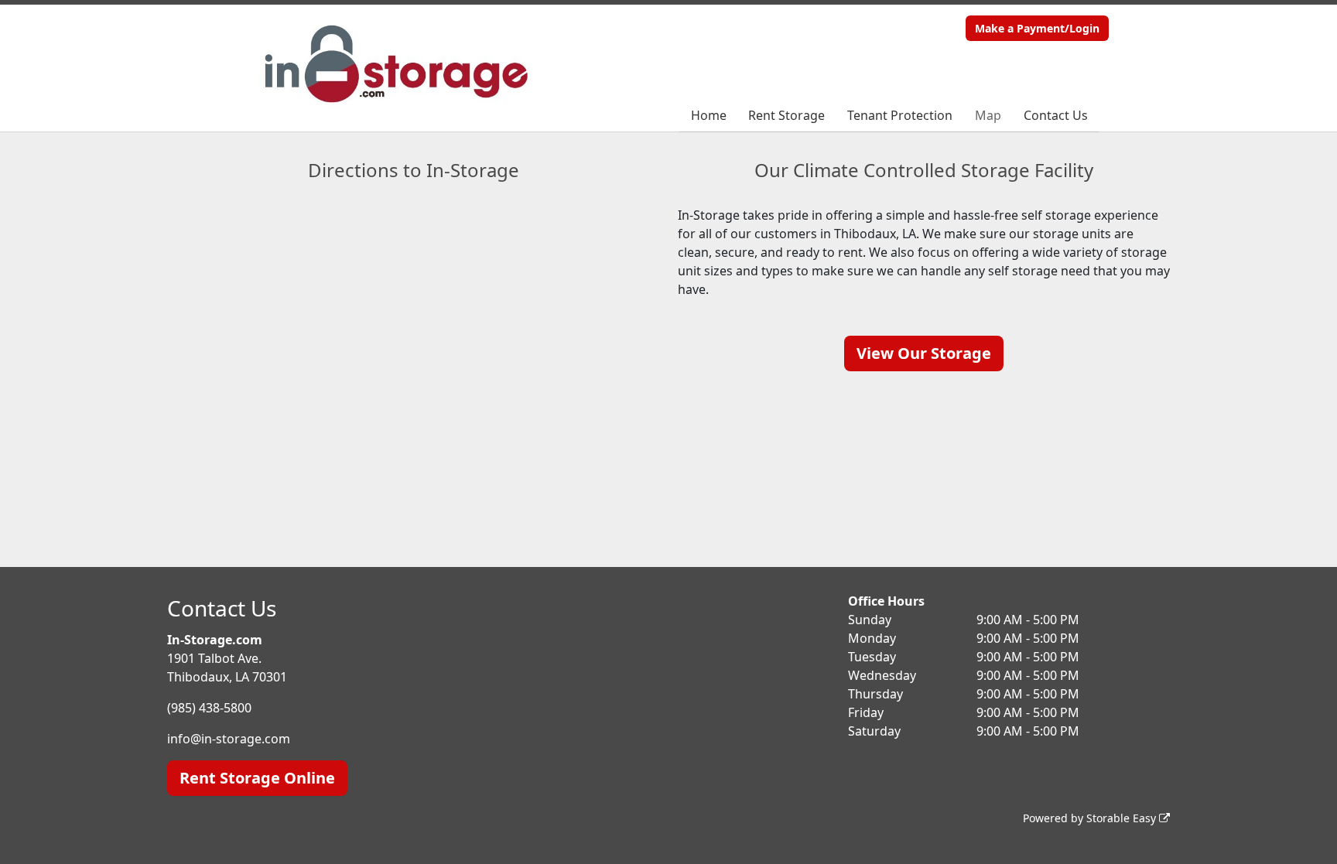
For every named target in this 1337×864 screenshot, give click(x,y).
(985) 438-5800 (209, 707)
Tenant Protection (899, 115)
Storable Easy (1122, 818)
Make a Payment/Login (1037, 28)
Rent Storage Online (257, 777)
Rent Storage (786, 115)
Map (988, 115)
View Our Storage (924, 353)
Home (709, 115)
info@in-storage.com (228, 738)
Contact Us (1056, 115)
